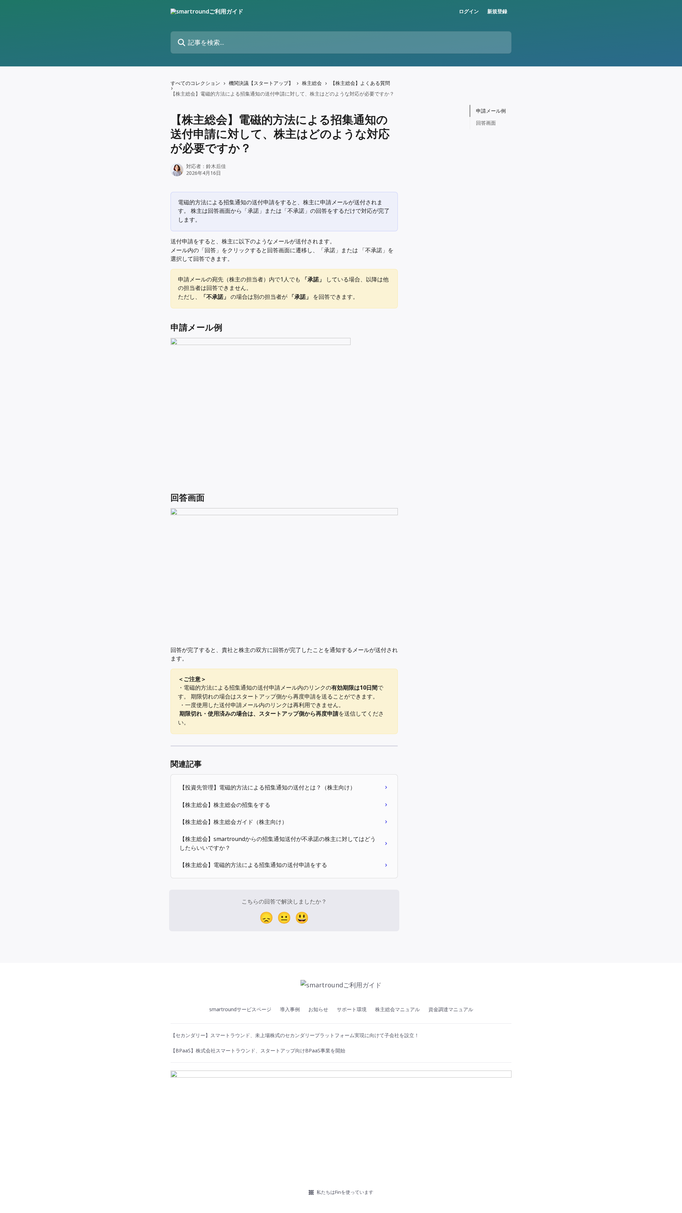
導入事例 (290, 1009)
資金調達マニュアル (450, 1009)
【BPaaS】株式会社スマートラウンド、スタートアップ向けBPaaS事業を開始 (257, 1050)
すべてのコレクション (195, 83)
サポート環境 (352, 1009)
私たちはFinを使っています (344, 1192)
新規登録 (497, 11)
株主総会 (312, 83)
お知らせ (318, 1009)
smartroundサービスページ (240, 1009)
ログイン (469, 11)
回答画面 (486, 122)
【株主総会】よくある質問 (360, 83)
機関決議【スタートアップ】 (261, 83)
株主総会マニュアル (397, 1009)
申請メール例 (491, 110)
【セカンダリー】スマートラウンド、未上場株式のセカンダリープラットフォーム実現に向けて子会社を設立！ (294, 1035)
